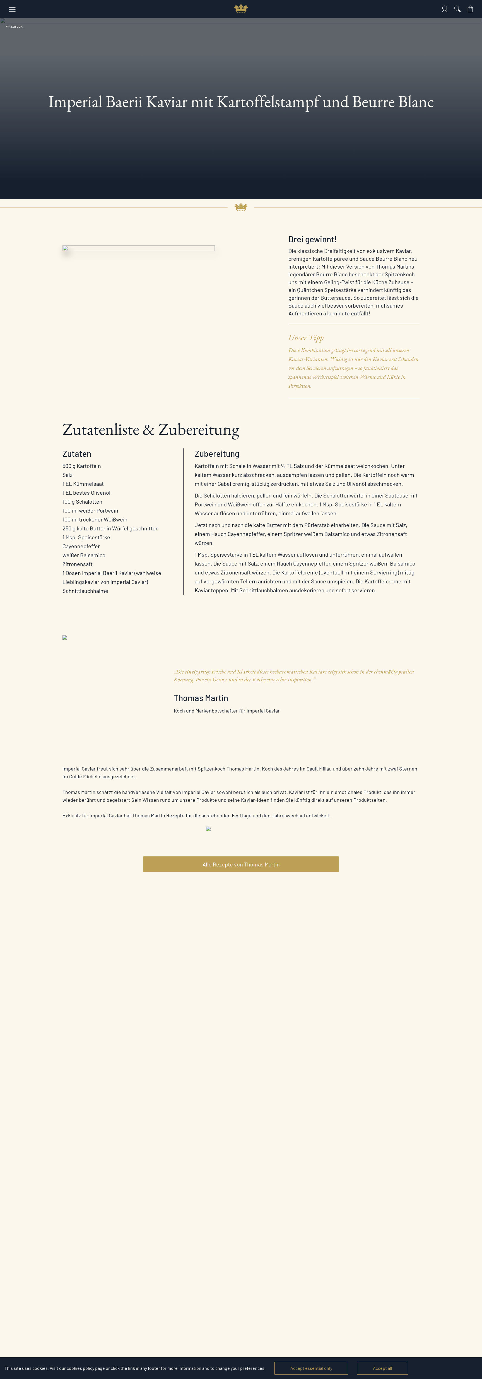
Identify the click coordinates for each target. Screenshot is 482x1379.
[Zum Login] (444, 9)
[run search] (457, 9)
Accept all (382, 1368)
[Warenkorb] (470, 9)
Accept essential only (311, 1368)
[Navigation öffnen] (12, 9)
